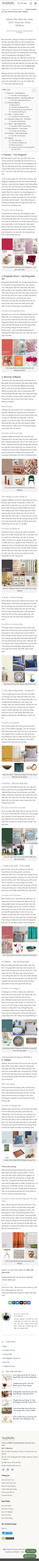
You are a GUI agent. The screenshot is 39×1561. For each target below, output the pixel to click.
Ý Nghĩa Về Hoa (9, 1366)
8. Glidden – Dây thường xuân (16, 133)
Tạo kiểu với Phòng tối (19, 112)
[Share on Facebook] (14, 1302)
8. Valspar (9, 138)
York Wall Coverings (14, 729)
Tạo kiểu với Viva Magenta (20, 95)
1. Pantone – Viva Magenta (15, 93)
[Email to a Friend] (21, 1302)
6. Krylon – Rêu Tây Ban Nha (16, 124)
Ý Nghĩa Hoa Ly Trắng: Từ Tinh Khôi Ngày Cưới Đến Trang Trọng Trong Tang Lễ (25, 1401)
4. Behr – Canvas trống (15, 114)
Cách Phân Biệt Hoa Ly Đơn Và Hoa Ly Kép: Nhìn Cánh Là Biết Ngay (24, 1410)
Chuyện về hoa (17, 9)
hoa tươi (33, 643)
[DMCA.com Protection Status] (8, 1538)
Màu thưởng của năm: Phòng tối (21, 109)
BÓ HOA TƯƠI (24, 1277)
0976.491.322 (16, 1462)
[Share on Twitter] (17, 1302)
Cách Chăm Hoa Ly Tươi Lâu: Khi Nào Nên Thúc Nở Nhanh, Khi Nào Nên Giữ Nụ (25, 1418)
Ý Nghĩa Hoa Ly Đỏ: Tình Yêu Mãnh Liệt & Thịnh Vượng (23, 1384)
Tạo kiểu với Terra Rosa (18, 131)
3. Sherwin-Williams (13, 103)
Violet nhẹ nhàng (17, 145)
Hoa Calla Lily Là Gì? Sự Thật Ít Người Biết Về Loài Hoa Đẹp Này (24, 1376)
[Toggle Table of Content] (33, 90)
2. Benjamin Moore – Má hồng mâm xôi (20, 98)
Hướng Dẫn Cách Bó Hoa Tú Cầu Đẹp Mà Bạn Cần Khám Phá (25, 1393)
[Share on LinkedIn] (29, 1302)
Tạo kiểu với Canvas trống (20, 116)
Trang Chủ (5, 9)
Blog (5, 1346)
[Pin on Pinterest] (25, 1302)
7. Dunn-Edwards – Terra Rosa (16, 128)
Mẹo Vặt (6, 1362)
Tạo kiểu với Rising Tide (19, 143)
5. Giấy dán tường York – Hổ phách (18, 119)
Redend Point (15, 105)
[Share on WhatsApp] (10, 1302)
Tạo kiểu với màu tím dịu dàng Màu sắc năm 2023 (22, 148)
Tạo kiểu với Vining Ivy (18, 135)
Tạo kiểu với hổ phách (18, 121)
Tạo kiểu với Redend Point (20, 107)
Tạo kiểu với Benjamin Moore (20, 100)
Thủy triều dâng (16, 140)
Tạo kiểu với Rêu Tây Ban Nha (21, 126)
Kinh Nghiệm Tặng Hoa (11, 1358)
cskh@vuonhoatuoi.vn (13, 1465)
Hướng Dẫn (7, 1354)
